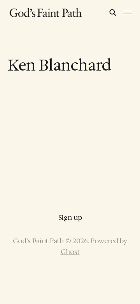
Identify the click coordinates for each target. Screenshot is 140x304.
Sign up (70, 217)
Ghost (70, 251)
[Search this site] (113, 12)
